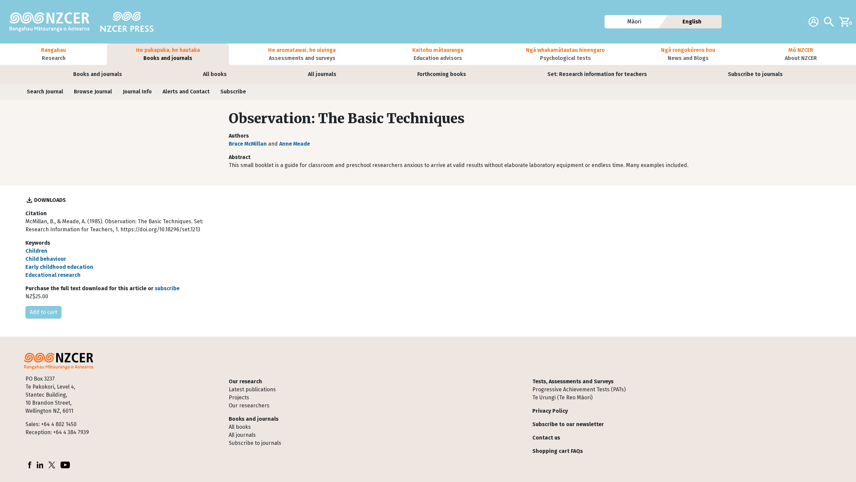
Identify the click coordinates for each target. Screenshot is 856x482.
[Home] (52, 21)
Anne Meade (294, 144)
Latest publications (252, 389)
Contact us (546, 437)
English (692, 21)
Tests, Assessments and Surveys (573, 381)
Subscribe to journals (755, 74)
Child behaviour (45, 259)
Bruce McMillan (248, 144)
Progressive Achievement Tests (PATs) (579, 389)
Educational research (53, 275)
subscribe (167, 288)
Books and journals (97, 74)
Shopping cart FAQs (557, 451)
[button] (53, 54)
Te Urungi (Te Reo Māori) (562, 397)
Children (36, 251)
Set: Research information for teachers (597, 74)
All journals (322, 74)
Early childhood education (59, 267)
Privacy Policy (550, 411)
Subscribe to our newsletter (568, 424)
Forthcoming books (441, 74)
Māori (634, 21)
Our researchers (249, 405)
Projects (239, 397)
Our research (245, 381)
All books (215, 74)
